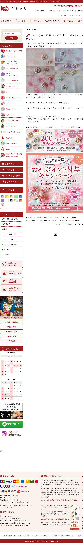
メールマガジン (11, 341)
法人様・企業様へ (11, 322)
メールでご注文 (11, 331)
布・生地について (70, 224)
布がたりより (59, 224)
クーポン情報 (62, 15)
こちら (61, 524)
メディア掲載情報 (8, 234)
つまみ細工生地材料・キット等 (11, 62)
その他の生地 (10, 86)
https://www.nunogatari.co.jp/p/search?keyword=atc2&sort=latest (52, 220)
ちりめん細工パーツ (13, 120)
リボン (8, 103)
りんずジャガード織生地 (12, 74)
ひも (7, 92)
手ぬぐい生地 (10, 109)
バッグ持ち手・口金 (13, 132)
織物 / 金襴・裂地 (12, 68)
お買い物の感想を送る (10, 219)
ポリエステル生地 (12, 80)
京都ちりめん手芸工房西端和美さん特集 (14, 155)
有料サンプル (11, 327)
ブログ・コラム (8, 239)
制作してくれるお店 (9, 244)
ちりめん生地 (10, 56)
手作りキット (10, 115)
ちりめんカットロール (14, 98)
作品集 (4, 229)
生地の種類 (6, 249)
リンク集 (5, 255)
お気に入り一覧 (75, 15)
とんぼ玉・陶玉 (11, 126)
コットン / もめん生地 (14, 51)
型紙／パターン (11, 143)
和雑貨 (8, 149)
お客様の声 (6, 224)
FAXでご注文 (11, 336)
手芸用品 (9, 138)
